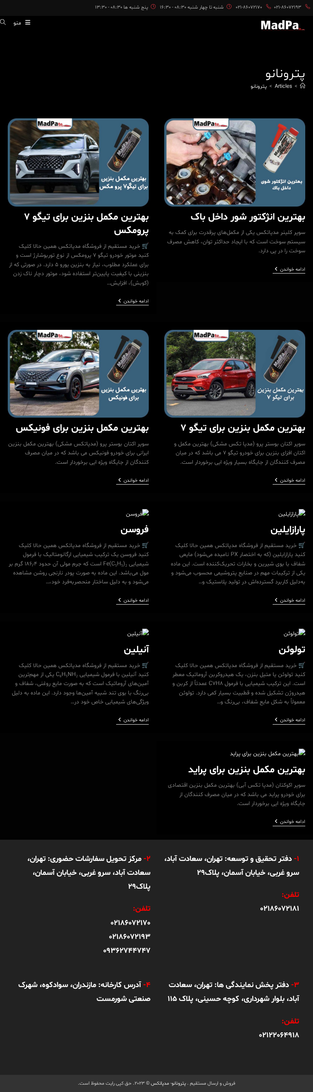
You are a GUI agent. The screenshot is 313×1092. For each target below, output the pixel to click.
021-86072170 (249, 7)
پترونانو (259, 86)
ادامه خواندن (289, 270)
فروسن (135, 530)
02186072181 (279, 908)
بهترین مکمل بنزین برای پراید (246, 770)
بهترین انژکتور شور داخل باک (248, 217)
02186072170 (130, 923)
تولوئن (292, 650)
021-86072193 (287, 7)
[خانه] (302, 86)
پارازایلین (288, 530)
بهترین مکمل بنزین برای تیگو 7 (243, 428)
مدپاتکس (160, 1083)
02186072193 (129, 937)
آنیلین (136, 650)
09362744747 (126, 950)
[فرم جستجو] (6, 23)
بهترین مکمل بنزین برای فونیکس (82, 428)
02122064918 (279, 1035)
